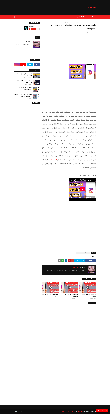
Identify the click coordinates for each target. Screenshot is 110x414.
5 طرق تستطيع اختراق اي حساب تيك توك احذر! (23, 75)
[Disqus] (69, 330)
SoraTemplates (60, 411)
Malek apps (92, 8)
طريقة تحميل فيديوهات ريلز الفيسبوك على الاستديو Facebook (23, 95)
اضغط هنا (53, 160)
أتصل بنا (20, 411)
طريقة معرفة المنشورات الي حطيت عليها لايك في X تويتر (23, 88)
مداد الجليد (70, 411)
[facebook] (37, 64)
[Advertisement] (69, 47)
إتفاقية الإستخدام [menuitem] (81, 17)
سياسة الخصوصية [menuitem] (91, 17)
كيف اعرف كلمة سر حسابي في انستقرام (70, 295)
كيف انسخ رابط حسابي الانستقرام (50, 294)
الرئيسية (15, 411)
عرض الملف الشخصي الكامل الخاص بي (23, 44)
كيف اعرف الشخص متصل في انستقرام (89, 295)
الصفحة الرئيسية (92, 22)
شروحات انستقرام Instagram (81, 22)
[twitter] (30, 64)
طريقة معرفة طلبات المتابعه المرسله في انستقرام (23, 81)
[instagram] (17, 64)
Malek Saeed (93, 32)
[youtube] (23, 64)
